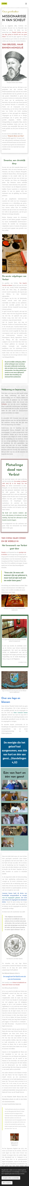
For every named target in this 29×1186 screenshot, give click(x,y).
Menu (26, 3)
